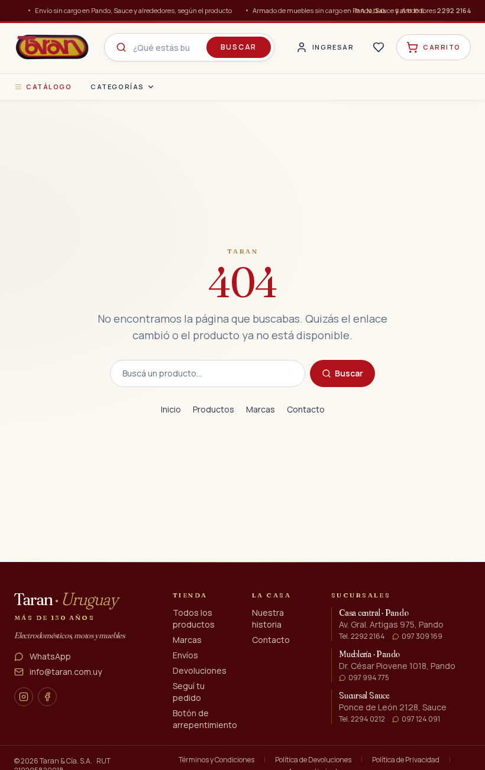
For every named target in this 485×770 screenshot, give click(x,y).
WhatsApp (50, 656)
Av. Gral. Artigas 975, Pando (391, 624)
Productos (213, 409)
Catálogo (49, 86)
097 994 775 (368, 678)
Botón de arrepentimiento (205, 718)
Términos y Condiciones (216, 760)
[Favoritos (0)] (379, 47)
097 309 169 (422, 636)
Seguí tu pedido (189, 691)
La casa (271, 595)
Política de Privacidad (405, 760)
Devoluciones (200, 670)
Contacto (306, 409)
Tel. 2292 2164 (362, 636)
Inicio (171, 409)
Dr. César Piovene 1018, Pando (397, 665)
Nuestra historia (268, 618)
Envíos (185, 655)
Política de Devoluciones (313, 760)
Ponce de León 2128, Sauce (393, 707)
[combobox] (189, 47)
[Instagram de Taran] (23, 696)
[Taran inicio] (52, 47)
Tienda (190, 595)
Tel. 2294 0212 (362, 719)
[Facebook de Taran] (47, 696)
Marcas (260, 409)
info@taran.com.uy (66, 671)
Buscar (239, 47)
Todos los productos (194, 618)
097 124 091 (421, 719)
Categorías (117, 86)
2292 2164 (454, 10)
